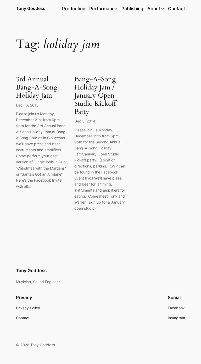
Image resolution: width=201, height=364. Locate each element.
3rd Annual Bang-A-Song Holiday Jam (37, 87)
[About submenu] (162, 8)
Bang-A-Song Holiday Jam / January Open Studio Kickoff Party (95, 95)
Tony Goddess (30, 8)
